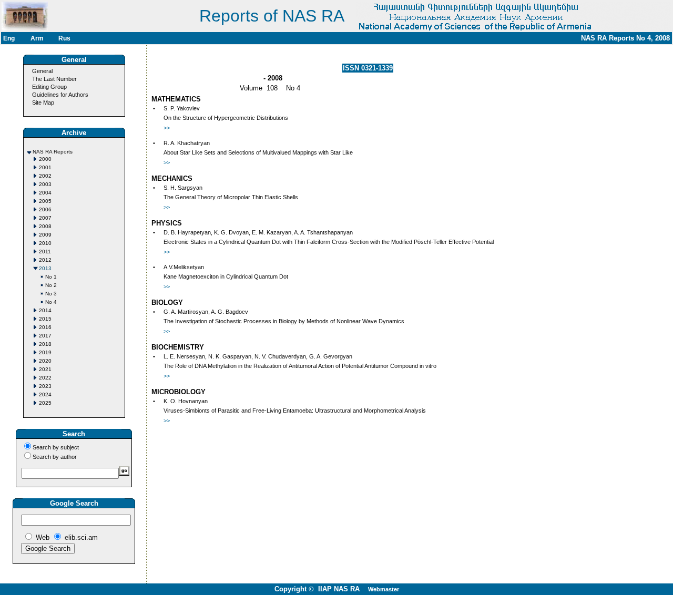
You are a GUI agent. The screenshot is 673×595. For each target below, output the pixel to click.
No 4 (51, 302)
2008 (45, 226)
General (42, 71)
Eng (9, 38)
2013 (45, 268)
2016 (45, 327)
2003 (45, 184)
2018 (45, 344)
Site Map (43, 102)
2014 (45, 310)
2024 (45, 394)
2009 (45, 235)
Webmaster (383, 589)
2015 (45, 319)
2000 (45, 159)
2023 (45, 386)
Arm (37, 38)
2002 (45, 176)
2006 (45, 209)
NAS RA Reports (53, 152)
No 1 (51, 277)
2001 (45, 167)
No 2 (51, 285)
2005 (45, 201)
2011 (45, 251)
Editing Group (49, 87)
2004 (45, 193)
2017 (45, 335)
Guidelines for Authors (60, 94)
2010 (45, 243)
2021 (45, 369)
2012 (45, 260)
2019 (45, 352)
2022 (45, 378)
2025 (45, 403)
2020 (45, 361)
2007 (45, 218)
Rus (64, 38)
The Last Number (54, 79)
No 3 (51, 293)
